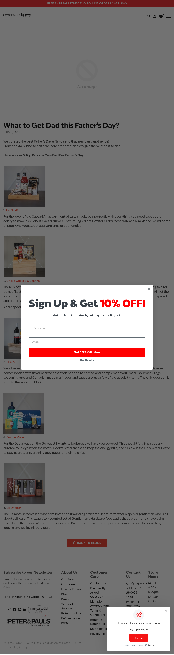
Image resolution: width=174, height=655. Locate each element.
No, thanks (87, 360)
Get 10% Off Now (87, 352)
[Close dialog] (149, 289)
